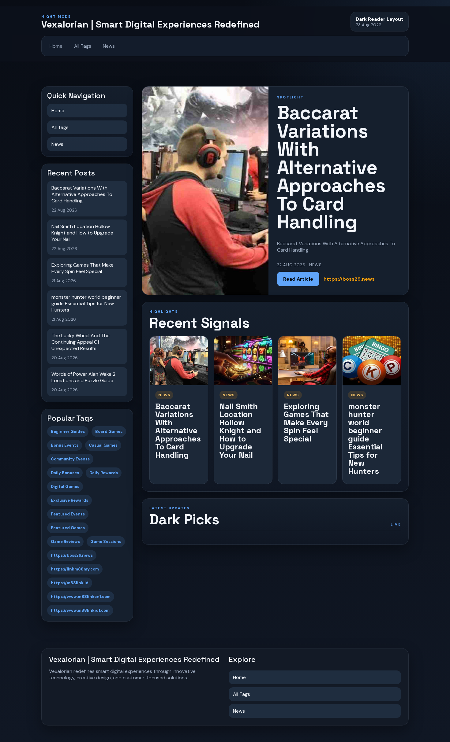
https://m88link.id (69, 582)
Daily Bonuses (65, 472)
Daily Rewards (103, 472)
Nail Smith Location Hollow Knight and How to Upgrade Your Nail (240, 430)
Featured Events (68, 514)
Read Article (298, 279)
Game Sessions (105, 541)
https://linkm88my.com (75, 569)
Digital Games (65, 486)
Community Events (70, 459)
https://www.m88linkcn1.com (81, 596)
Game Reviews (65, 541)
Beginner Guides (68, 431)
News (109, 46)
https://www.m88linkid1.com (80, 610)
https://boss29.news (72, 555)
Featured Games (68, 527)
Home (56, 46)
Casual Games (103, 445)
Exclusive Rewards (69, 500)
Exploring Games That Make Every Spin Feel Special (306, 422)
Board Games (108, 431)
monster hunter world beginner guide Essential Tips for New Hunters (365, 438)
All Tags (82, 46)
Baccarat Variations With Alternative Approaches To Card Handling (178, 430)
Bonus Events (64, 445)
